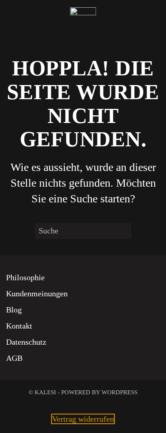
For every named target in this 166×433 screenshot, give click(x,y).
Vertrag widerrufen (83, 418)
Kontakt (19, 325)
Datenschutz (26, 341)
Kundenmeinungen (37, 293)
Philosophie (25, 277)
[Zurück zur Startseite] (83, 20)
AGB (14, 358)
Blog (14, 309)
